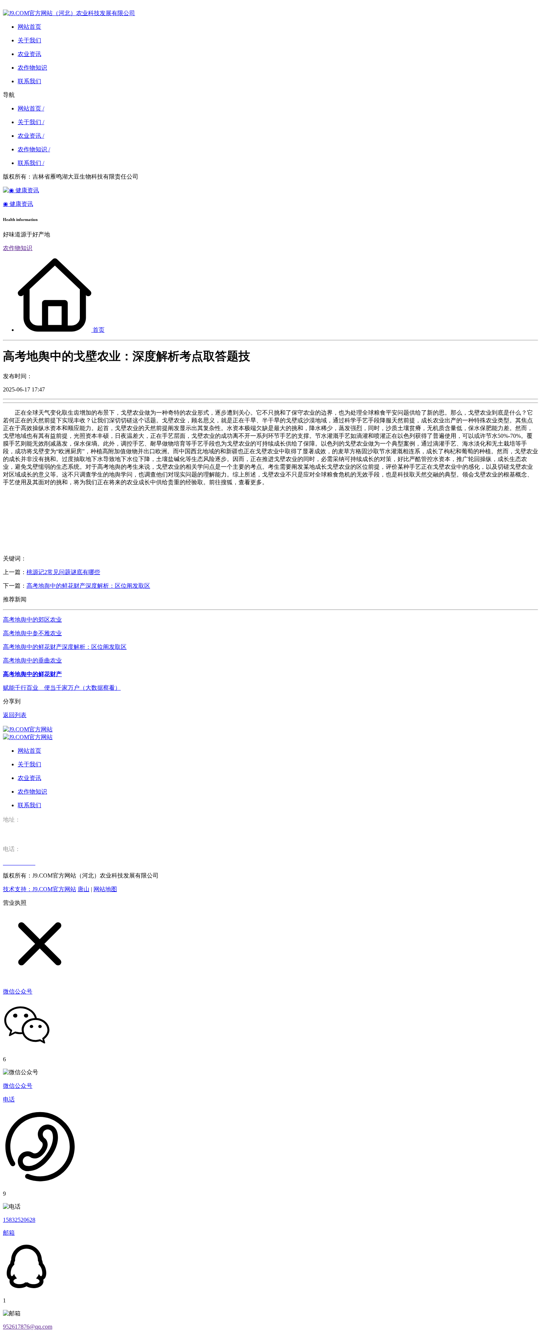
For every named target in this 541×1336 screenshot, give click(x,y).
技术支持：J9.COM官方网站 (39, 889)
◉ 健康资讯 (18, 204)
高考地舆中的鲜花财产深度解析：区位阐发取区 (88, 586)
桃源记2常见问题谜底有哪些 (63, 572)
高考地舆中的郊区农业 (32, 619)
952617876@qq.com (27, 1326)
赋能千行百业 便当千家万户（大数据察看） (62, 688)
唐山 (83, 889)
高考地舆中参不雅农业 (32, 633)
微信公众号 (17, 1086)
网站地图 (105, 889)
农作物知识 (17, 248)
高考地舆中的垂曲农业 (32, 660)
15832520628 (19, 1220)
